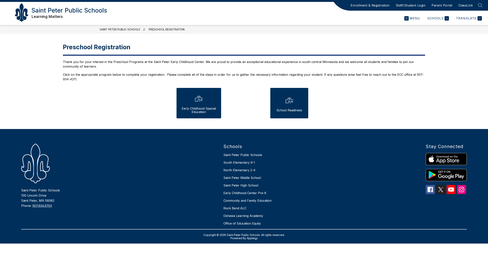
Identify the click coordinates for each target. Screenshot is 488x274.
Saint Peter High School (240, 185)
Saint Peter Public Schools (120, 29)
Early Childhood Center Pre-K (244, 193)
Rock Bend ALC (234, 208)
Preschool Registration (167, 29)
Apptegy (252, 238)
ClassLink (465, 5)
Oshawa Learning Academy (243, 216)
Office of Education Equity (242, 223)
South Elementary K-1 (239, 162)
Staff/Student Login (411, 5)
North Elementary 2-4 (239, 170)
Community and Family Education (247, 200)
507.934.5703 (42, 206)
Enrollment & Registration (370, 5)
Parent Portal (442, 5)
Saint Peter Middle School (242, 178)
